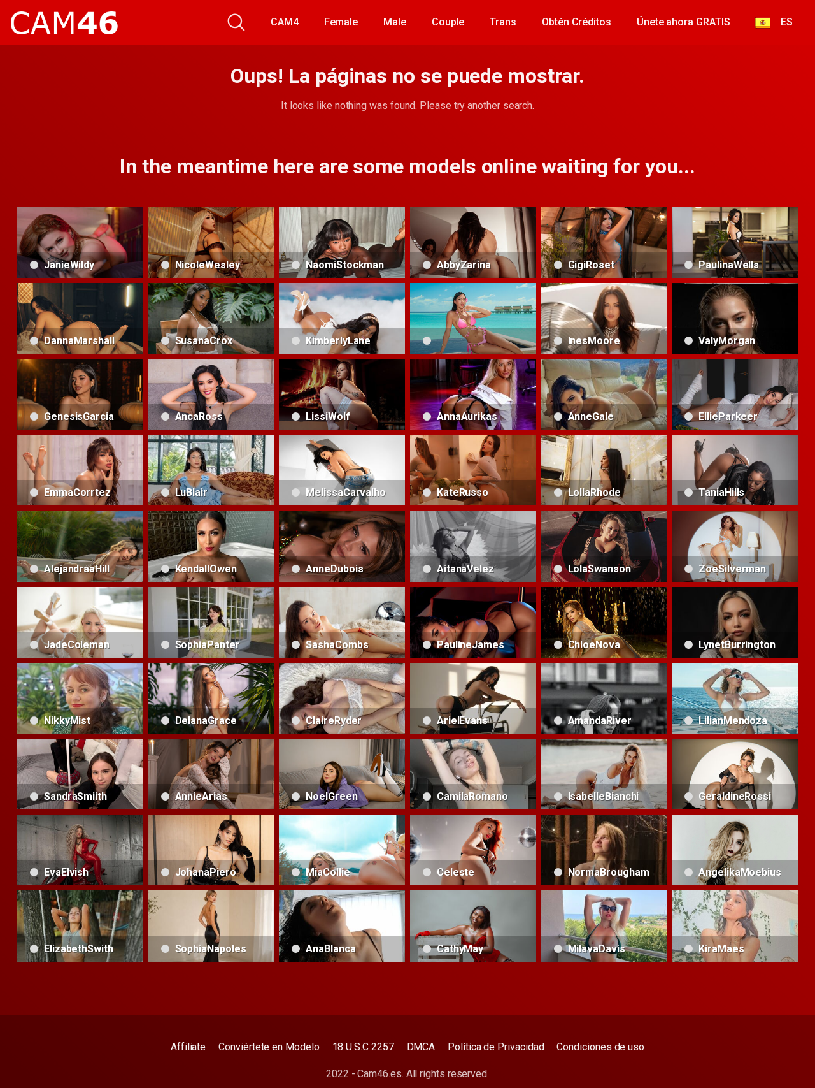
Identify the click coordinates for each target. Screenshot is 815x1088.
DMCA (421, 1047)
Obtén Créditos (576, 22)
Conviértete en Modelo (268, 1047)
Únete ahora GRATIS (683, 22)
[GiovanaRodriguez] (473, 318)
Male (394, 22)
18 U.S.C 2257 (363, 1047)
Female (341, 22)
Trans (503, 22)
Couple (448, 22)
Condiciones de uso (600, 1047)
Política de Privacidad (496, 1047)
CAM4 (285, 22)
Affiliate (188, 1047)
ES (781, 22)
